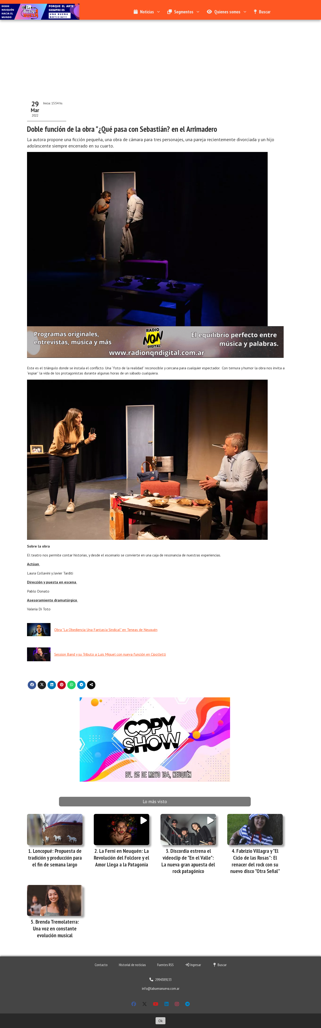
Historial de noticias (132, 964)
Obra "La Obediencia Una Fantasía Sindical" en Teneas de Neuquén (105, 629)
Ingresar (195, 964)
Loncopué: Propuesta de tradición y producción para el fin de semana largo (55, 857)
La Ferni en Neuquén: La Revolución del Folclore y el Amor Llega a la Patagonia (121, 857)
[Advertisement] (160, 55)
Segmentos (183, 12)
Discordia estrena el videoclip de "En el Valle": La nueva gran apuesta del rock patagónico (188, 860)
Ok (160, 1020)
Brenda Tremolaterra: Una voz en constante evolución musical (56, 928)
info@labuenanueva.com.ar (160, 988)
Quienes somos (227, 12)
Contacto (101, 964)
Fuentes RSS (165, 964)
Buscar (264, 12)
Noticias (147, 12)
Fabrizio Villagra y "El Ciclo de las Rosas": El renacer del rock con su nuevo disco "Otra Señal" (255, 860)
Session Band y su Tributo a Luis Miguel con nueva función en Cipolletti (110, 654)
